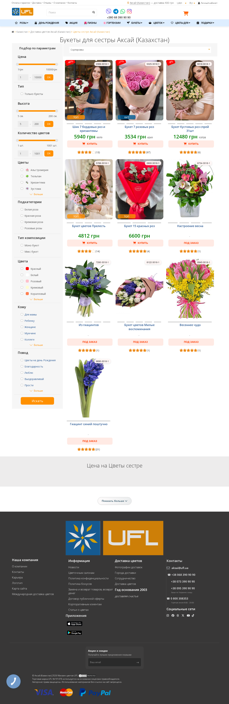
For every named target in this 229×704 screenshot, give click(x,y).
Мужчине (30, 333)
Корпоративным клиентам (85, 604)
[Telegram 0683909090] (116, 12)
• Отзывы (46, 2)
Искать (37, 401)
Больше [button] (38, 194)
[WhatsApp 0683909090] (123, 12)
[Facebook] (173, 615)
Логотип (17, 583)
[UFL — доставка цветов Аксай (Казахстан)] (22, 11)
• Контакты (71, 2)
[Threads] (178, 615)
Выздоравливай (34, 379)
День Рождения (48, 22)
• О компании (58, 2)
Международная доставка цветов (33, 594)
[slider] (17, 64)
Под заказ (191, 243)
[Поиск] (93, 12)
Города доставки (125, 572)
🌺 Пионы (90, 22)
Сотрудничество (125, 578)
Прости (29, 385)
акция (73, 22)
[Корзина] (186, 14)
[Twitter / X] (183, 615)
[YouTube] (189, 615)
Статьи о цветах (78, 609)
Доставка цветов (125, 584)
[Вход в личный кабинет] (199, 3)
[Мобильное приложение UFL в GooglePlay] (75, 632)
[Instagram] (129, 12)
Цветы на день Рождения (40, 360)
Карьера (17, 577)
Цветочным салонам (81, 572)
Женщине (30, 327)
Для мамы (31, 314)
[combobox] (140, 50)
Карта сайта (19, 588)
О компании (19, 566)
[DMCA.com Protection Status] (87, 675)
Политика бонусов (80, 584)
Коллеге (30, 339)
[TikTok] (193, 615)
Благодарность (34, 366)
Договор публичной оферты (86, 598)
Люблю (29, 372)
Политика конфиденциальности (88, 578)
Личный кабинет (209, 2)
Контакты (18, 572)
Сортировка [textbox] (77, 49)
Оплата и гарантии (21, 2)
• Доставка (36, 2)
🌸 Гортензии (111, 22)
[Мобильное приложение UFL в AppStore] (75, 623)
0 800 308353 (179, 598)
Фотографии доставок (128, 567)
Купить (91, 143)
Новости (73, 567)
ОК (49, 77)
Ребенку (30, 320)
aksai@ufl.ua (180, 568)
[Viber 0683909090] (109, 12)
